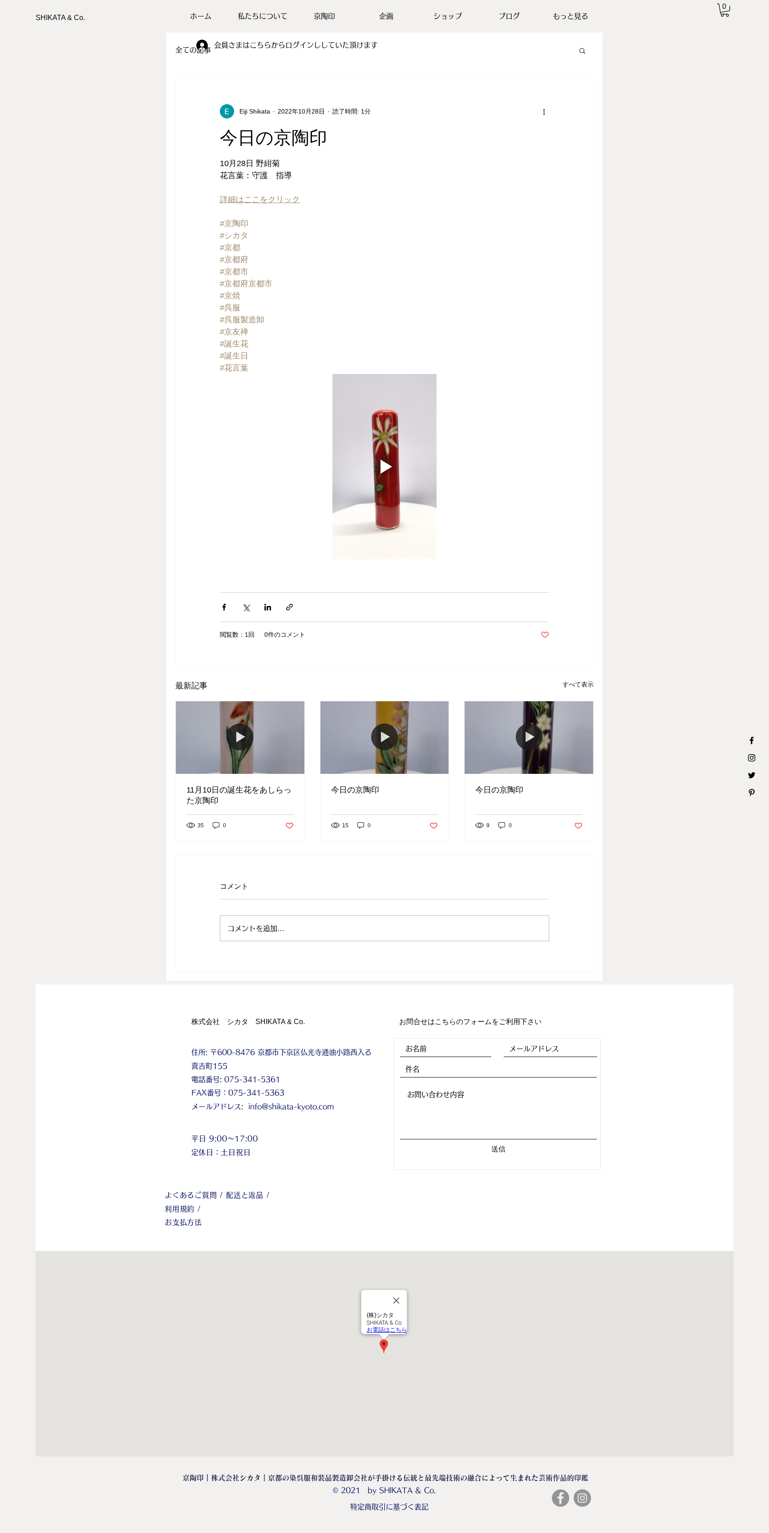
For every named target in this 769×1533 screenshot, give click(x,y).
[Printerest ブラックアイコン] (752, 792)
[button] (725, 10)
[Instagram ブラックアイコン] (752, 758)
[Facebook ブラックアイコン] (752, 740)
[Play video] (384, 466)
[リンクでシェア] (289, 607)
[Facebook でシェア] (224, 607)
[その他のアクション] (543, 111)
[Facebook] (560, 1498)
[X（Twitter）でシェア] (246, 607)
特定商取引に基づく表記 (389, 1506)
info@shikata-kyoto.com (291, 1106)
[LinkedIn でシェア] (267, 607)
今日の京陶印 (355, 789)
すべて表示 (578, 684)
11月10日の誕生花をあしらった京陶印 (238, 795)
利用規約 (181, 1208)
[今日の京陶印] (384, 737)
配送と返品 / (248, 1195)
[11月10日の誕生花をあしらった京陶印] (240, 737)
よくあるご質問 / (195, 1195)
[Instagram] (582, 1498)
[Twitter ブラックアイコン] (752, 775)
